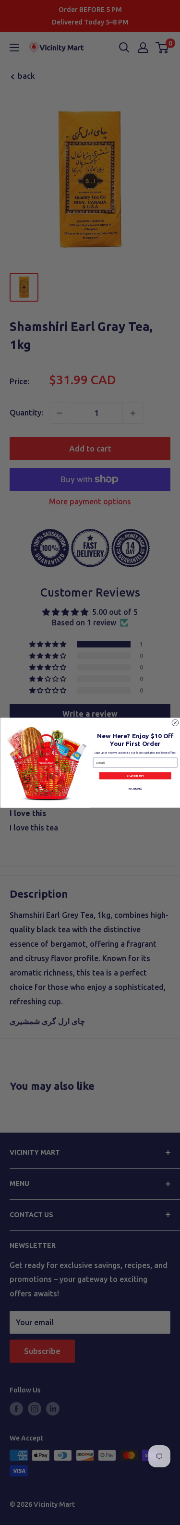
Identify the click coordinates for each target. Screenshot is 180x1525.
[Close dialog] (175, 723)
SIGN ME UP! (135, 775)
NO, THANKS (135, 788)
